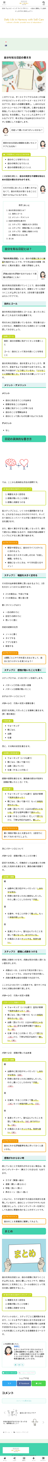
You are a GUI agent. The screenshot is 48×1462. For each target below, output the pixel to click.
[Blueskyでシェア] (29, 942)
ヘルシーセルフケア (28, 1373)
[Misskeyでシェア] (40, 942)
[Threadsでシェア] (18, 949)
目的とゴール (17, 213)
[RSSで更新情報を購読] (22, 1364)
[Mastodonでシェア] (18, 942)
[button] (43, 770)
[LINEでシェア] (40, 949)
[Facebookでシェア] (8, 949)
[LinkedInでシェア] (24, 956)
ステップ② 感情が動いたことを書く (26, 228)
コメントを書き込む (24, 1401)
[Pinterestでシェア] (13, 956)
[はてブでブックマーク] (29, 949)
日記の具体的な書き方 (17, 220)
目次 (21, 205)
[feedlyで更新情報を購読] (19, 1364)
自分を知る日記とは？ (17, 210)
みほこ (17, 1346)
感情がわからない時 (19, 235)
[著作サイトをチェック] (15, 1364)
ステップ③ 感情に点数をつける (25, 231)
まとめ (11, 238)
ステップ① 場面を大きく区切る (25, 224)
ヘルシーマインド (10, 1373)
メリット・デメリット (20, 217)
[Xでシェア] (8, 942)
